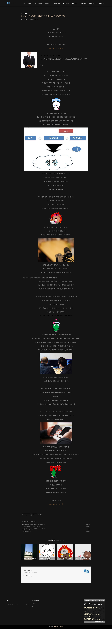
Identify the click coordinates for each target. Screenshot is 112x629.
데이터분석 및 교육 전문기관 (30, 572)
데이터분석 (47, 3)
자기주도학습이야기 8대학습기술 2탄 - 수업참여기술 (32, 528)
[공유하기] (27, 515)
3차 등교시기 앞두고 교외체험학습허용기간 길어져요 (32, 524)
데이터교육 (66, 3)
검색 (26, 604)
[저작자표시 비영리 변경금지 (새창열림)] (40, 515)
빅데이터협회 (28, 570)
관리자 (61, 626)
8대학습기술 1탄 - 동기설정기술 (28, 530)
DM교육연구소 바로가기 (56, 48)
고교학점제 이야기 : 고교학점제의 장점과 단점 (31, 526)
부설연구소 (74, 3)
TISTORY (56, 626)
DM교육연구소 (25, 521)
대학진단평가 (38, 3)
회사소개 (30, 3)
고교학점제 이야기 (25, 531)
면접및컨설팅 (57, 3)
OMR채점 (101, 3)
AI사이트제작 (92, 3)
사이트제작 (83, 3)
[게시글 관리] (29, 515)
